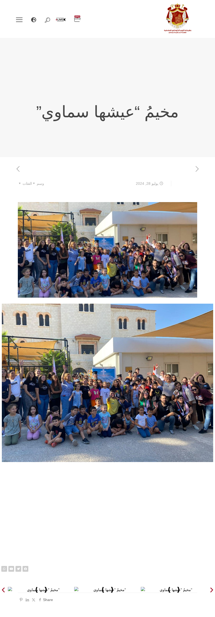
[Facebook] (25, 569)
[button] (3, 589)
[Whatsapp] (4, 569)
